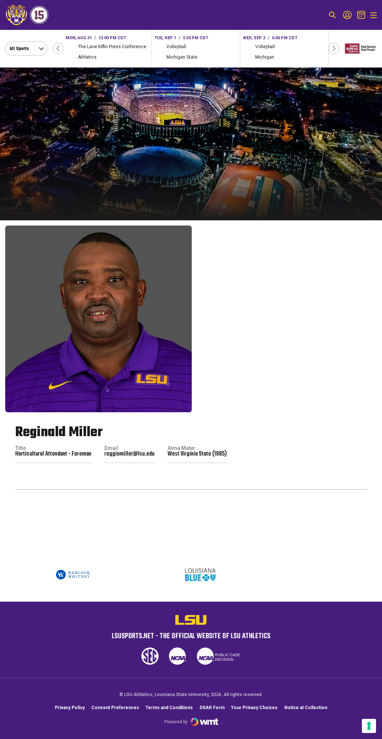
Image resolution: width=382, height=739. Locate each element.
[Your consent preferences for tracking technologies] (369, 726)
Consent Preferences (115, 707)
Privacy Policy (70, 707)
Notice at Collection (305, 707)
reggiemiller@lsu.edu (129, 454)
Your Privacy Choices (254, 707)
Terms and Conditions (169, 707)
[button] (58, 48)
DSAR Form (212, 707)
